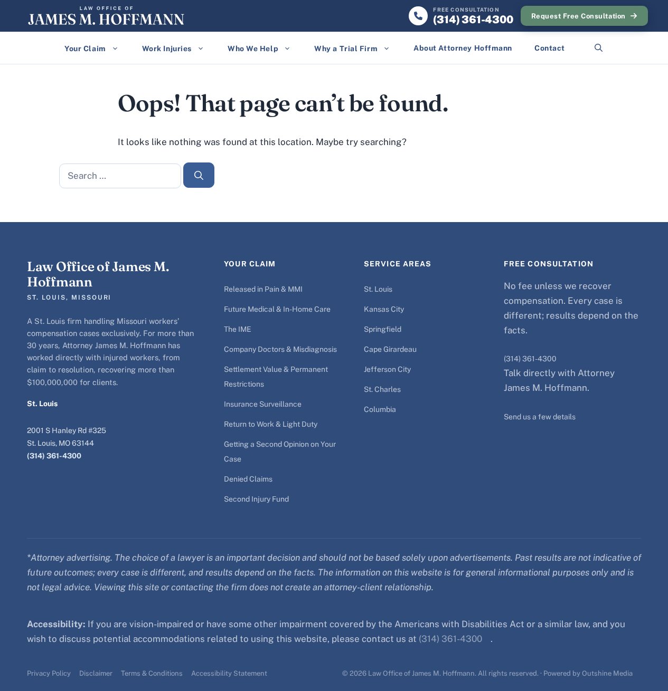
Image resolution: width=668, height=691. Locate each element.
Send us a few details (540, 416)
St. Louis (378, 289)
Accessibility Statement (229, 673)
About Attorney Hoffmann (462, 48)
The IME (237, 329)
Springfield (382, 329)
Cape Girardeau (390, 349)
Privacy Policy (49, 673)
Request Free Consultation (578, 16)
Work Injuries (167, 48)
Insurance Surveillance (263, 404)
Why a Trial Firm (346, 48)
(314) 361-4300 (54, 456)
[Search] (199, 175)
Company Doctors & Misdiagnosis (280, 349)
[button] (598, 48)
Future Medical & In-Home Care (277, 309)
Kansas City (384, 309)
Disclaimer (95, 673)
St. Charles (382, 389)
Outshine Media (607, 673)
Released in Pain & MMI (263, 289)
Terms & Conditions (152, 673)
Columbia (380, 409)
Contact (549, 48)
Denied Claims (248, 479)
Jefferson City (387, 369)
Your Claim (85, 48)
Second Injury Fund (256, 499)
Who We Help (253, 48)
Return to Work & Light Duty (270, 424)
